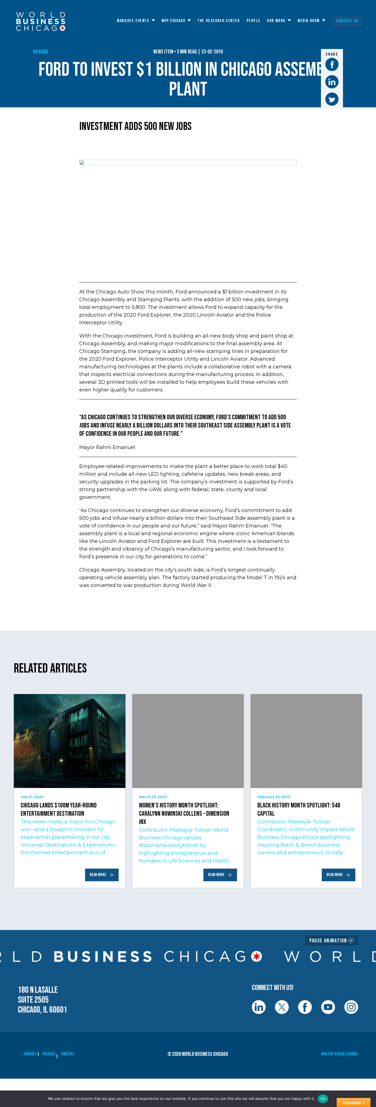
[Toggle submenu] (153, 20)
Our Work (276, 20)
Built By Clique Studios (339, 1054)
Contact (30, 1054)
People (254, 20)
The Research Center (218, 20)
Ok (322, 1098)
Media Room (309, 20)
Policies (48, 1054)
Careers (67, 1054)
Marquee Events (133, 20)
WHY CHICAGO (174, 20)
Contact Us (347, 21)
